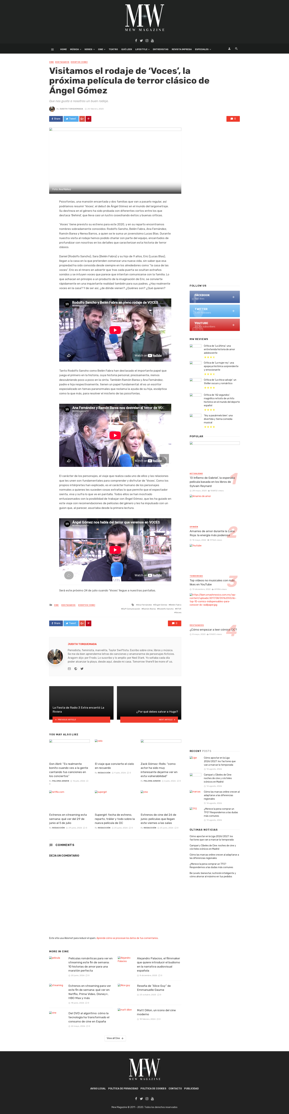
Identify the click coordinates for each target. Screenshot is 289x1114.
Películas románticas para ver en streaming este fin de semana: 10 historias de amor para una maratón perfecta (90, 964)
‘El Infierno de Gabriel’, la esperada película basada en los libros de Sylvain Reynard (212, 482)
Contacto (175, 1088)
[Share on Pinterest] (88, 119)
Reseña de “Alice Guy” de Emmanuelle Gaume (154, 988)
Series (88, 49)
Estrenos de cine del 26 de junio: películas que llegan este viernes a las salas (158, 819)
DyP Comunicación (131, 609)
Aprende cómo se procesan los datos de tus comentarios (127, 938)
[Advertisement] (215, 227)
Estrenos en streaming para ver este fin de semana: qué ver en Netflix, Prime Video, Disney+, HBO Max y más (89, 992)
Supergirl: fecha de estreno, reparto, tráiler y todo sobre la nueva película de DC (115, 819)
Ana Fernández (144, 605)
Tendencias (196, 576)
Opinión (194, 527)
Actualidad (196, 474)
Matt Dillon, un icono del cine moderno (156, 1012)
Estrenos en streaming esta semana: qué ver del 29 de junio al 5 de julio (68, 819)
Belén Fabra (175, 605)
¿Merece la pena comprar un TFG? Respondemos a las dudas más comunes (221, 812)
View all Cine (113, 1038)
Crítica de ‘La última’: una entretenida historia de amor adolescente (219, 349)
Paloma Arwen (60, 781)
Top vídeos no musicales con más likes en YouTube (212, 582)
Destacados (62, 62)
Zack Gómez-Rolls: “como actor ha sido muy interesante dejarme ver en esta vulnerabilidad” (159, 770)
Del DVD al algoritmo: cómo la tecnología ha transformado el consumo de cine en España (88, 1017)
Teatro (113, 49)
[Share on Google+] (82, 119)
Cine (100, 49)
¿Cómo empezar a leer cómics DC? (213, 629)
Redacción (104, 773)
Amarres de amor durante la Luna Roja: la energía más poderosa (212, 533)
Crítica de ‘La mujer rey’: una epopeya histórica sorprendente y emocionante (221, 366)
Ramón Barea (149, 609)
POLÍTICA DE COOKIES (153, 1088)
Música (74, 49)
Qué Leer (126, 49)
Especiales (202, 49)
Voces (178, 612)
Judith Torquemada (71, 109)
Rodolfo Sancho (166, 609)
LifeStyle (141, 49)
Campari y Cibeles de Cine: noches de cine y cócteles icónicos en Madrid (218, 778)
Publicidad (191, 1088)
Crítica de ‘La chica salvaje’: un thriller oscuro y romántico (220, 381)
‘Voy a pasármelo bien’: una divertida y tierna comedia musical (218, 419)
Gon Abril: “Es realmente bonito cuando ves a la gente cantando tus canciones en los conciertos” (68, 770)
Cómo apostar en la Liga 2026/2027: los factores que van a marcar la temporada (220, 761)
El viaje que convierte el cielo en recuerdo (114, 766)
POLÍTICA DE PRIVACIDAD (123, 1088)
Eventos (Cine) (79, 62)
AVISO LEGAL (98, 1088)
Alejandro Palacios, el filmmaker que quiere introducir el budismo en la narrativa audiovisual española (158, 964)
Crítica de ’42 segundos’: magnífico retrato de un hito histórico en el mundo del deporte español (222, 400)
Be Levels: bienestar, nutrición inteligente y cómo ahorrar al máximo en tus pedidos (213, 875)
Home (63, 49)
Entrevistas (160, 49)
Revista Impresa (182, 49)
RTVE (178, 609)
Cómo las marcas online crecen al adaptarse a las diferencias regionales (222, 795)
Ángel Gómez (161, 605)
